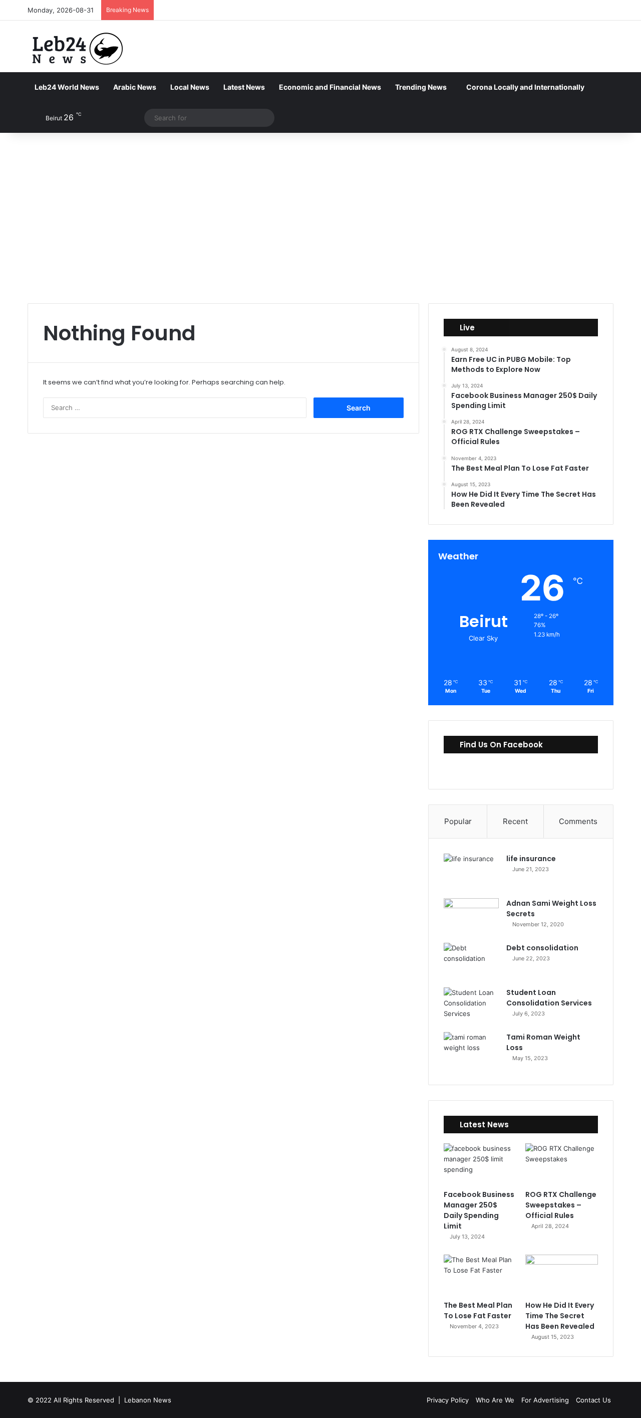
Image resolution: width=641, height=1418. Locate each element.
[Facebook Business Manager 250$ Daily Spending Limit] (480, 1163)
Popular (458, 821)
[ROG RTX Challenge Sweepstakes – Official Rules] (561, 1163)
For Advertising (545, 1400)
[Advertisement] (320, 218)
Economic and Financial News (330, 87)
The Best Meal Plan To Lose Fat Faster (478, 1310)
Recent (515, 821)
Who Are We (495, 1400)
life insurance (531, 859)
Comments (578, 821)
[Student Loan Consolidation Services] (471, 1006)
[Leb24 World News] (78, 49)
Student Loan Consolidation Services (549, 997)
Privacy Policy (448, 1400)
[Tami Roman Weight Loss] (471, 1051)
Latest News (244, 87)
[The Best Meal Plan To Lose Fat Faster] (480, 1275)
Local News (189, 87)
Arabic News (134, 87)
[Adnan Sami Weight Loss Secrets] (471, 917)
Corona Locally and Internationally (525, 87)
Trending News (421, 87)
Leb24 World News (67, 87)
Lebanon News (147, 1400)
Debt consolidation (542, 948)
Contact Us (593, 1400)
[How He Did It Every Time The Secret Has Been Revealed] (561, 1275)
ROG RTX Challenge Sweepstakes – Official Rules (560, 1205)
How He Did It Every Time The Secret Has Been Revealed (559, 1315)
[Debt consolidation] (471, 961)
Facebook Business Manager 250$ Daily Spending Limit (479, 1210)
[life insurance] (471, 872)
